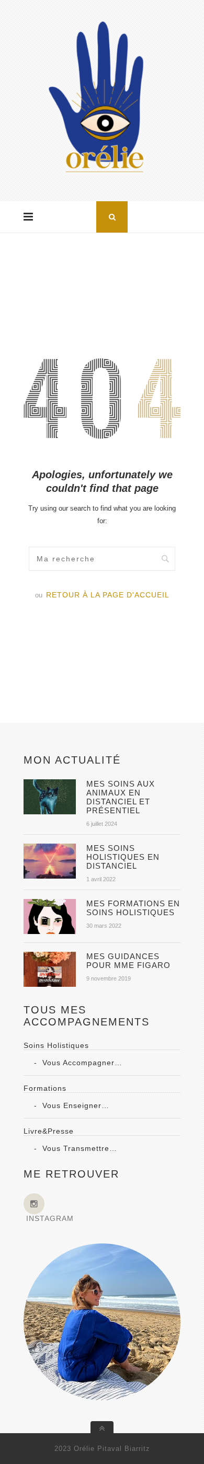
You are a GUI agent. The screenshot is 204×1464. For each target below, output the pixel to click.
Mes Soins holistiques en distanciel (123, 857)
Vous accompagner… (82, 1062)
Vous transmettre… (79, 1148)
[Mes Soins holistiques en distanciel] (50, 876)
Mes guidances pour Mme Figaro (128, 961)
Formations (45, 1088)
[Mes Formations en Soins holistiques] (50, 931)
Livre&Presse (49, 1131)
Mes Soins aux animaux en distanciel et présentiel (120, 797)
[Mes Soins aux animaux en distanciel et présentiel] (50, 812)
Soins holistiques (56, 1045)
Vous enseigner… (75, 1105)
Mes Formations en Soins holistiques (133, 908)
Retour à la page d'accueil (107, 595)
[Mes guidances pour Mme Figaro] (50, 984)
